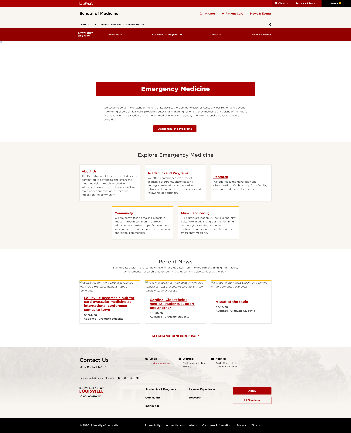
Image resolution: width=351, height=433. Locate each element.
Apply (252, 390)
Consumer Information (216, 425)
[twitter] (125, 378)
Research (195, 397)
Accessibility (152, 425)
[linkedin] (137, 378)
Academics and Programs (175, 128)
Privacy (241, 425)
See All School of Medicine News (174, 335)
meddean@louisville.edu (161, 363)
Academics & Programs (160, 389)
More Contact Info (92, 367)
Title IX (256, 425)
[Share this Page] (269, 24)
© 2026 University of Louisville (99, 425)
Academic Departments (111, 24)
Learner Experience (202, 389)
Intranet (150, 406)
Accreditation (175, 425)
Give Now (254, 400)
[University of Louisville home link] (86, 3)
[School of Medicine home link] (92, 392)
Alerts (193, 425)
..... (92, 24)
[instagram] (131, 378)
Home (83, 24)
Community (153, 397)
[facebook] (119, 378)
